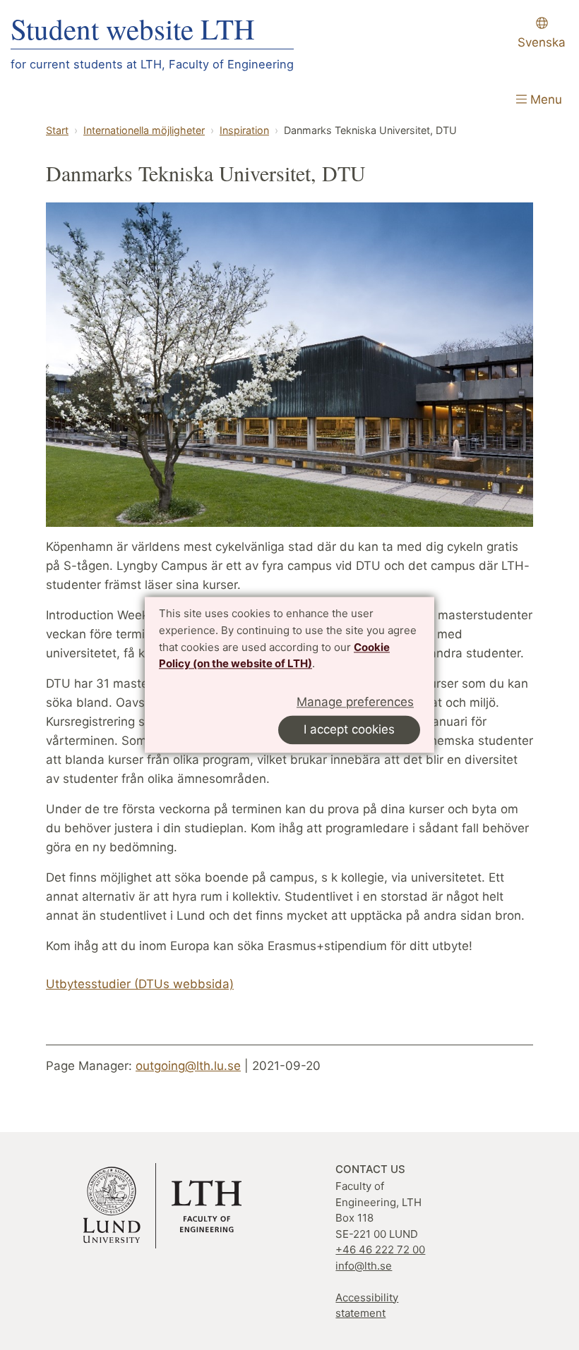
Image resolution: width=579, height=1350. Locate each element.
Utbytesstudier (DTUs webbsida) (140, 984)
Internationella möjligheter (144, 130)
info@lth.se (363, 1265)
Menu (544, 99)
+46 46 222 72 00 (380, 1249)
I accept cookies (349, 730)
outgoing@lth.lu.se (188, 1066)
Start (57, 130)
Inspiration (244, 130)
